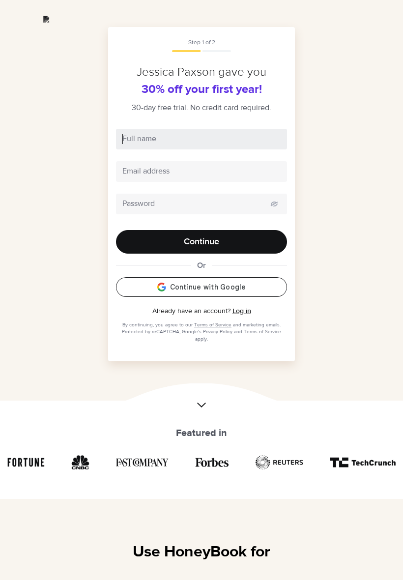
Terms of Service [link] (212, 324)
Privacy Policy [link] (217, 331)
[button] (201, 399)
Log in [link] (241, 311)
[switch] (274, 204)
